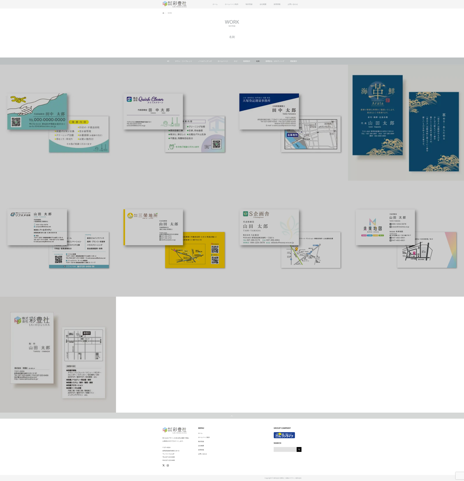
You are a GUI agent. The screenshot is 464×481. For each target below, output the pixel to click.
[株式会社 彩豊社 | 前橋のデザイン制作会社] (175, 4)
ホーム (215, 4)
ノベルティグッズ (205, 61)
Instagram (167, 465)
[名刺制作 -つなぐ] (58, 123)
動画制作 (246, 61)
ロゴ (235, 61)
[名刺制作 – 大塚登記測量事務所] (290, 123)
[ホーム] (163, 9)
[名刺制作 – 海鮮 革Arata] (406, 123)
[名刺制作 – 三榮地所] (174, 239)
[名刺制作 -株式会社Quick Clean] (174, 123)
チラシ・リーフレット (183, 61)
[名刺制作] (58, 355)
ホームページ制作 (231, 4)
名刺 (258, 61)
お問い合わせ (293, 4)
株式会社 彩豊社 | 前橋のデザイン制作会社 (287, 478)
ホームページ (223, 61)
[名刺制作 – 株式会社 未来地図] (406, 239)
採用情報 (277, 4)
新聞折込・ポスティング (275, 61)
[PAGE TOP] (232, 416)
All (168, 61)
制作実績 (249, 4)
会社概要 (263, 4)
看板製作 (293, 61)
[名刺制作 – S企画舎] (290, 239)
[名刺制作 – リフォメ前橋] (58, 239)
